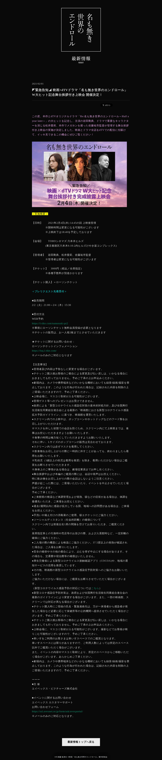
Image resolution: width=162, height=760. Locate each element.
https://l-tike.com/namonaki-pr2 (50, 323)
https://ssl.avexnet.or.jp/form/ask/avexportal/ (57, 711)
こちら (95, 588)
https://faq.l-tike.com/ (44, 350)
